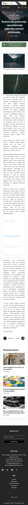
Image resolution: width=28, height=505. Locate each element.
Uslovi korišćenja (14, 483)
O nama (14, 479)
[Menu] (25, 7)
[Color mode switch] (19, 7)
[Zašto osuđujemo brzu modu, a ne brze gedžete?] (14, 359)
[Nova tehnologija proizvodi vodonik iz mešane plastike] (14, 381)
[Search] (22, 7)
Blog (17, 15)
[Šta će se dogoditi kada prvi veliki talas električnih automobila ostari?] (14, 402)
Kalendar (14, 487)
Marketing (14, 481)
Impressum (14, 485)
